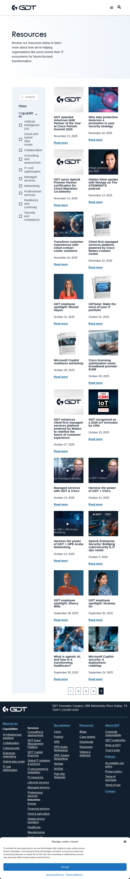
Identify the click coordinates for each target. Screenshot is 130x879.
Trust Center (112, 750)
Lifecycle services (38, 782)
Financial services (38, 808)
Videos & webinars (85, 754)
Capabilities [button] (26, 115)
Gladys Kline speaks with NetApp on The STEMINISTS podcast (103, 184)
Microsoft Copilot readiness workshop (68, 362)
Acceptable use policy (114, 765)
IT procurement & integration (38, 771)
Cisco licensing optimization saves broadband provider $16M (103, 365)
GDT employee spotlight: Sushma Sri (102, 603)
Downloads (86, 741)
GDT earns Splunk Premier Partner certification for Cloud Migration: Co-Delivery (67, 185)
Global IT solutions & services (39, 762)
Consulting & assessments (35, 734)
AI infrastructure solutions (12, 736)
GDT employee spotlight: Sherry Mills (66, 603)
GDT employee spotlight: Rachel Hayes (66, 307)
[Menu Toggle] (111, 7)
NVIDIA (58, 768)
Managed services (39, 787)
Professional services (35, 794)
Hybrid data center (14, 761)
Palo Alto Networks (59, 775)
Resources (86, 725)
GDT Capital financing (35, 754)
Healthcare (34, 827)
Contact (110, 791)
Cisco (57, 731)
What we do (10, 723)
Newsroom (86, 746)
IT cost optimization (10, 768)
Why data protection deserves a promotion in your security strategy (103, 121)
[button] (125, 841)
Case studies (87, 736)
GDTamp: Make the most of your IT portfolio (102, 307)
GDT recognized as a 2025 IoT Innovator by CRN (103, 422)
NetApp (58, 763)
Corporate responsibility (113, 733)
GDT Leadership (115, 740)
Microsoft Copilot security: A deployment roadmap (101, 661)
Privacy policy (113, 771)
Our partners (62, 725)
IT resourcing (35, 777)
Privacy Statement (74, 874)
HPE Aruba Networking (61, 748)
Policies (110, 756)
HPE (57, 741)
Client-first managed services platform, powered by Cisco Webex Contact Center (103, 248)
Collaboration (11, 743)
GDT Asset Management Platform (35, 744)
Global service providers (36, 820)
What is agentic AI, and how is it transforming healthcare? (67, 661)
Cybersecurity (11, 748)
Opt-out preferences (55, 874)
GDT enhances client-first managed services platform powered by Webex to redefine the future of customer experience (68, 428)
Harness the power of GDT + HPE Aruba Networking (68, 544)
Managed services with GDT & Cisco (67, 489)
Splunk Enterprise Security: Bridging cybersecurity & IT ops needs (102, 545)
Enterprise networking (9, 755)
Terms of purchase (110, 778)
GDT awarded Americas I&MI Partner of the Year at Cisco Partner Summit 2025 (67, 123)
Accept (65, 867)
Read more (61, 142)
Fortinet (58, 736)
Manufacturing (36, 832)
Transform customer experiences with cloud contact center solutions (68, 246)
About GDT (112, 725)
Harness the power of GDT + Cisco (102, 489)
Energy (32, 803)
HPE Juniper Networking (61, 757)
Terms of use (113, 785)
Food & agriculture (39, 813)
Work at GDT (113, 745)
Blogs (83, 731)
